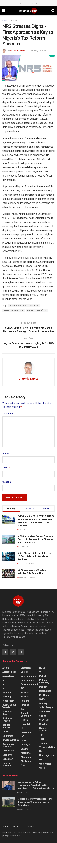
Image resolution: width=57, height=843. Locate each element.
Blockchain (8, 701)
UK (40, 751)
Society (43, 703)
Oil (40, 672)
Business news (7, 712)
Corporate (7, 735)
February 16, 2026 (38, 50)
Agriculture (8, 676)
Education (7, 759)
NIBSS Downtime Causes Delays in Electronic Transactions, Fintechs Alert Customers (35, 539)
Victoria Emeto (17, 50)
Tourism (43, 743)
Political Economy (44, 681)
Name (6, 453)
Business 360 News (13, 832)
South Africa (45, 711)
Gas (23, 709)
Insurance (26, 732)
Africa (5, 667)
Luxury (24, 748)
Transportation (47, 747)
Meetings (26, 757)
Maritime (26, 753)
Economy (14, 20)
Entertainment (28, 676)
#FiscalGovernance (14, 310)
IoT (23, 736)
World (42, 768)
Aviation (6, 692)
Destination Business (8, 745)
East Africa (8, 750)
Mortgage (26, 761)
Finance (25, 705)
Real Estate (45, 691)
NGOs (42, 667)
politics (43, 687)
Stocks (43, 724)
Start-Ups (44, 720)
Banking (6, 696)
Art (4, 684)
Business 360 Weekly (9, 706)
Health (24, 720)
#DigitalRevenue (18, 306)
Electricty (26, 667)
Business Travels (7, 719)
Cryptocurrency (10, 740)
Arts (4, 688)
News (24, 765)
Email (6, 467)
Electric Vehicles (6, 764)
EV (22, 688)
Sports (42, 715)
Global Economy (26, 714)
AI (3, 680)
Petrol (42, 676)
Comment (8, 413)
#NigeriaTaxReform (37, 310)
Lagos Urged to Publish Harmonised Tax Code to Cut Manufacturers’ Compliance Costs (35, 785)
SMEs (42, 699)
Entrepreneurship (30, 684)
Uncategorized (47, 755)
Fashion (25, 692)
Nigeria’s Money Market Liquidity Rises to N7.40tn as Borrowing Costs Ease (34, 802)
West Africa (45, 763)
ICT (23, 728)
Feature (25, 701)
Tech (41, 739)
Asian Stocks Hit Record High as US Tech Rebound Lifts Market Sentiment (34, 556)
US (40, 759)
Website (6, 482)
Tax (41, 735)
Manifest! (16, 836)
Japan (24, 740)
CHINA (5, 731)
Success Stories (43, 729)
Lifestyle (25, 744)
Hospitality (26, 724)
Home (5, 20)
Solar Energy (46, 707)
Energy (24, 672)
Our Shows (29, 826)
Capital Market (6, 726)
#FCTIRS (34, 306)
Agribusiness (9, 672)
